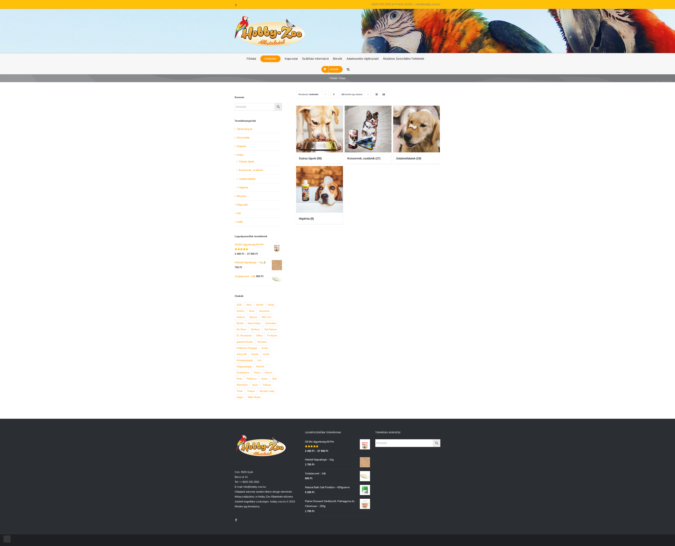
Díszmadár (243, 137)
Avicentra (264, 311)
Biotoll (240, 323)
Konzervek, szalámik (251, 170)
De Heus (241, 329)
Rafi (274, 378)
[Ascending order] (333, 94)
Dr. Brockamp (244, 335)
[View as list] (383, 94)
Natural (260, 366)
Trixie (240, 391)
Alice (249, 305)
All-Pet (259, 305)
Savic (255, 385)
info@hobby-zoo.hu (428, 4)
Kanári (255, 354)
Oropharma (243, 372)
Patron (268, 372)
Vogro (240, 397)
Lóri (259, 360)
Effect (259, 335)
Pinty (239, 378)
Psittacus (252, 378)
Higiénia (243, 187)
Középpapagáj (245, 360)
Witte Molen (254, 397)
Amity (271, 305)
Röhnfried (242, 385)
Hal (239, 213)
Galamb (241, 146)
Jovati (264, 348)
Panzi (257, 372)
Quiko (264, 378)
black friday (254, 323)
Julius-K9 (242, 354)
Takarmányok (244, 128)
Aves (252, 311)
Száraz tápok (246, 161)
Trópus (251, 391)
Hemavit (261, 342)
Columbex (270, 323)
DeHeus (255, 329)
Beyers (253, 317)
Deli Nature (270, 329)
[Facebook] (236, 520)
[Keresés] (348, 69)
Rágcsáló (242, 204)
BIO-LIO (266, 317)
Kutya (240, 154)
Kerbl (266, 354)
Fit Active (272, 335)
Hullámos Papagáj (247, 348)
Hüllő (240, 221)
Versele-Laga (266, 391)
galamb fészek (245, 342)
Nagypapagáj (244, 366)
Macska (241, 196)
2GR (239, 305)
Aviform (241, 317)
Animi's (241, 311)
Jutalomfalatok (247, 178)
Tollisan (267, 385)
